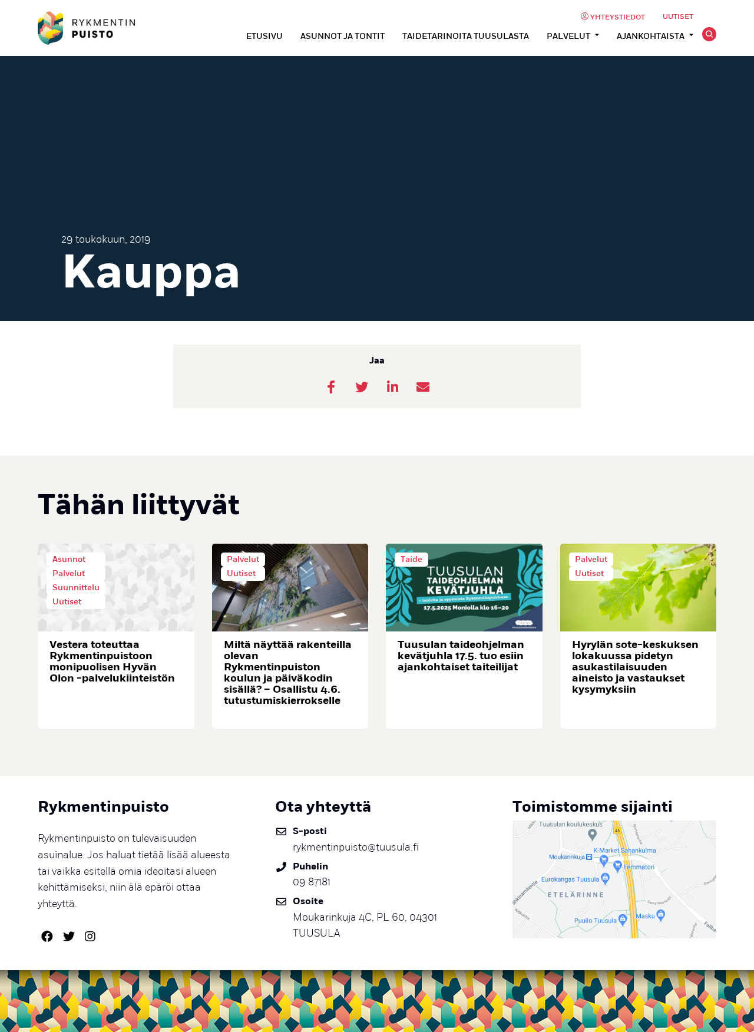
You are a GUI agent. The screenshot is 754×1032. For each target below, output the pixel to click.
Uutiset (678, 16)
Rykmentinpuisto (86, 28)
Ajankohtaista (650, 36)
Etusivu (264, 36)
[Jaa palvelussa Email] (423, 387)
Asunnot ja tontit (342, 36)
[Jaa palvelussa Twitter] (361, 387)
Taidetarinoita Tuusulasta (465, 36)
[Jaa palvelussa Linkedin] (392, 387)
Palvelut (568, 36)
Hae (709, 34)
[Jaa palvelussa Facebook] (331, 387)
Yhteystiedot (617, 17)
